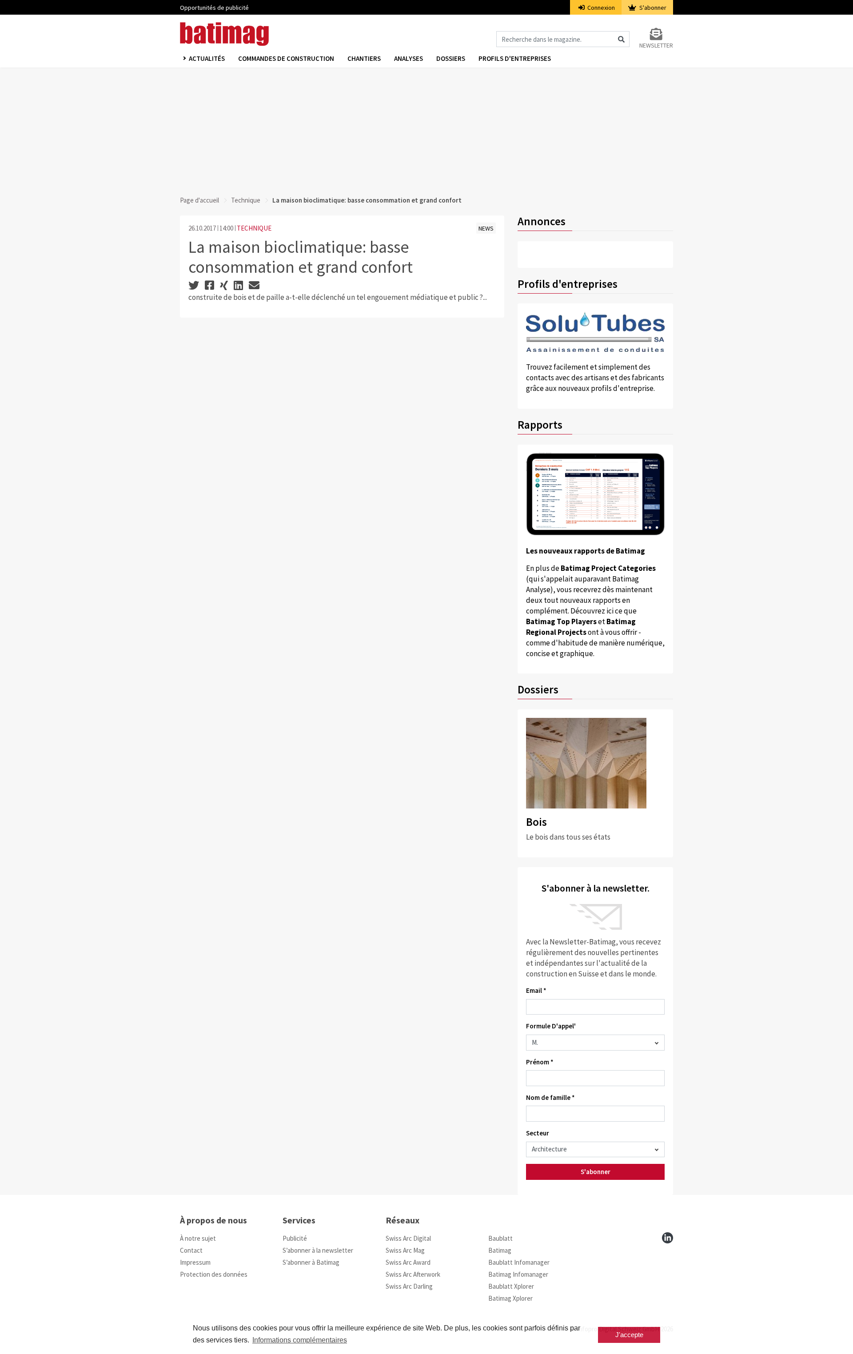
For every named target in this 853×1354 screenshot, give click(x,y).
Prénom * (540, 1062)
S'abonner (652, 8)
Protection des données (213, 1274)
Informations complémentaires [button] (299, 1340)
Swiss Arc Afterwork (413, 1274)
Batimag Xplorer (510, 1298)
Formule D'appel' (551, 1026)
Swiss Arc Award (408, 1262)
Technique (245, 200)
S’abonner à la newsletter (318, 1250)
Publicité (295, 1238)
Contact (191, 1250)
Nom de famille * (550, 1097)
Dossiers (450, 58)
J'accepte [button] (629, 1334)
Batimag (499, 1250)
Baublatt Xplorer (511, 1286)
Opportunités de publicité (214, 8)
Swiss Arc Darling (409, 1286)
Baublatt (500, 1238)
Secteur (537, 1133)
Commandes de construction (286, 58)
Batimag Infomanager (518, 1274)
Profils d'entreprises (514, 58)
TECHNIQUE (254, 228)
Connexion (600, 8)
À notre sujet (198, 1238)
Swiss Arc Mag (405, 1250)
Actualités (207, 58)
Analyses (408, 58)
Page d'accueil (199, 200)
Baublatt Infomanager (519, 1262)
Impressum (195, 1262)
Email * (536, 990)
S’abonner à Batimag (311, 1262)
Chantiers (364, 58)
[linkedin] (667, 1237)
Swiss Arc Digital (408, 1238)
